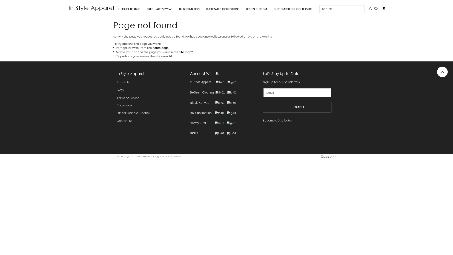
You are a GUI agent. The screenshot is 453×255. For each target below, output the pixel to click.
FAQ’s (120, 90)
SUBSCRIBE (297, 107)
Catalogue (124, 105)
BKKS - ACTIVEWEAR (160, 9)
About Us (123, 82)
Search (360, 9)
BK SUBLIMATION (189, 9)
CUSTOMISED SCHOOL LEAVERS (293, 9)
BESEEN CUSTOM (256, 9)
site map (185, 52)
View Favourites (376, 9)
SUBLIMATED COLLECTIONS (222, 9)
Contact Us (124, 121)
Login (370, 9)
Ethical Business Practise (133, 113)
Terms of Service (128, 98)
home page (161, 48)
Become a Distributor (277, 120)
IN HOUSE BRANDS (129, 9)
